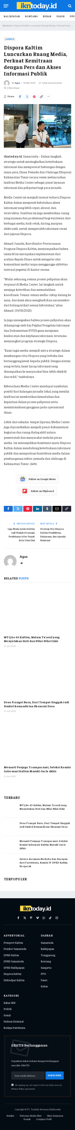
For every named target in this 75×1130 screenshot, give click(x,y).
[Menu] (6, 6)
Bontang (31, 16)
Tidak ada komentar (52, 83)
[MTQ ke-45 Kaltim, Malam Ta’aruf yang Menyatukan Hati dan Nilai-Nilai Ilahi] (37, 610)
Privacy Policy (17, 1088)
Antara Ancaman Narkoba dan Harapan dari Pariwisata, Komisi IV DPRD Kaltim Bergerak (43, 862)
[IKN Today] (39, 6)
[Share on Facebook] (20, 96)
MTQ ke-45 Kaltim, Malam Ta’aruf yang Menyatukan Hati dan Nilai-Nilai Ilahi (32, 639)
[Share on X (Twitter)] (27, 96)
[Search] (69, 6)
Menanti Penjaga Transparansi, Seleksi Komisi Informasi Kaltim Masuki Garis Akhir (37, 769)
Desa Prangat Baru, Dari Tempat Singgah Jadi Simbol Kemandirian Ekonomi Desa (36, 704)
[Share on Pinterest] (34, 96)
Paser (60, 16)
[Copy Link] (41, 96)
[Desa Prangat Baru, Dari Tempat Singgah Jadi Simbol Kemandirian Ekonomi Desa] (37, 675)
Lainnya (9, 39)
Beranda (7, 25)
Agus (17, 83)
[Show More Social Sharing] (48, 96)
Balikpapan (12, 16)
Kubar (47, 16)
